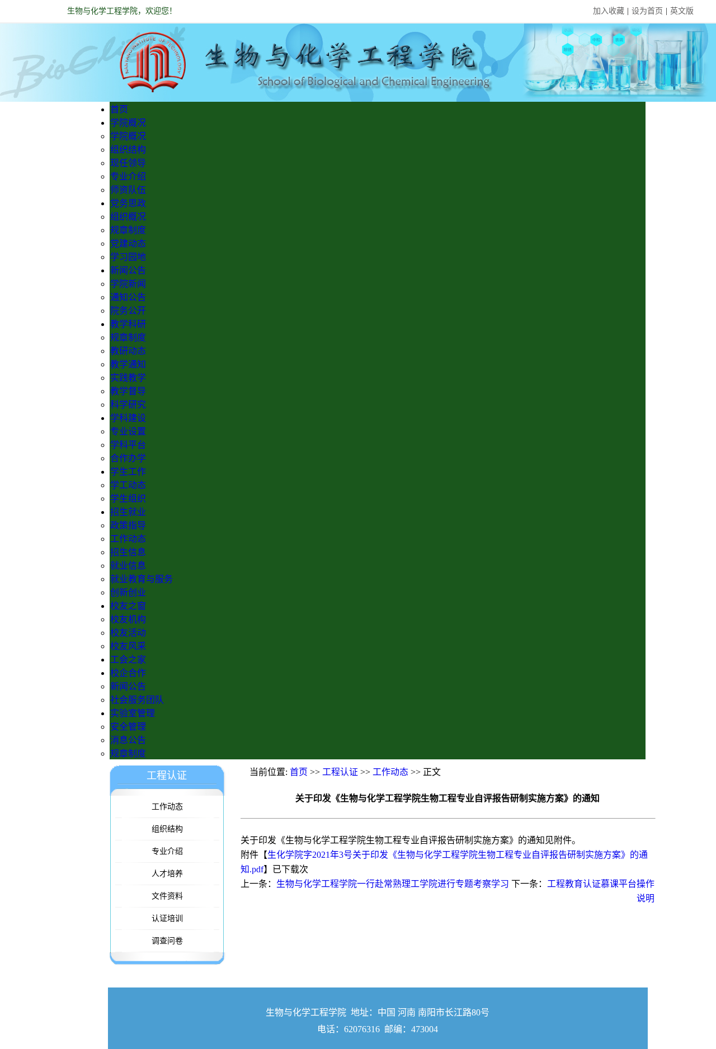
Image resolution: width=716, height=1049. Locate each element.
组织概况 (128, 216)
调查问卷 (167, 941)
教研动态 (128, 351)
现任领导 (128, 163)
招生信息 (128, 552)
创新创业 (128, 592)
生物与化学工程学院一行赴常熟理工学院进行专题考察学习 (392, 884)
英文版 (682, 11)
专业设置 (128, 431)
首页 (119, 109)
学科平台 (128, 445)
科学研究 (128, 404)
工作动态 (128, 539)
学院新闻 (128, 284)
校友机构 (128, 619)
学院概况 (128, 122)
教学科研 (128, 324)
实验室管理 (132, 713)
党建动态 (128, 243)
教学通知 (128, 364)
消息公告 (128, 740)
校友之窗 (128, 606)
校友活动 (128, 632)
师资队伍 (128, 190)
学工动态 (128, 485)
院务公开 (128, 310)
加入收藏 (608, 11)
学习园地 (128, 257)
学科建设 (128, 418)
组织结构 (128, 149)
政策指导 (128, 525)
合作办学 (128, 458)
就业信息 (128, 565)
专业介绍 (128, 176)
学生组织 (128, 498)
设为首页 (647, 11)
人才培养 (167, 874)
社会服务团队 (137, 700)
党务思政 (128, 203)
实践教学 (128, 377)
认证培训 (167, 918)
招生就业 (128, 512)
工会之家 (128, 659)
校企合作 (128, 673)
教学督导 (128, 391)
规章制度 (128, 230)
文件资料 (167, 896)
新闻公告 (128, 270)
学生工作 (128, 471)
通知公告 (128, 297)
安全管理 (128, 726)
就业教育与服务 (141, 579)
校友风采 (128, 646)
